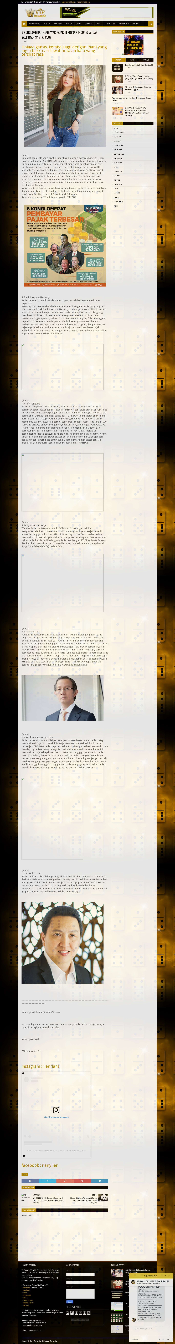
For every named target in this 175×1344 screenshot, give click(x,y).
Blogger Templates (50, 1341)
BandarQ (69, 23)
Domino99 (88, 23)
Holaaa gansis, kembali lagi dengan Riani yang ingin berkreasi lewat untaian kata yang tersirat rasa (64, 51)
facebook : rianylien (40, 1165)
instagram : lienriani (40, 1066)
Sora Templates (36, 1341)
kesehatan (118, 171)
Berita (46, 23)
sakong (136, 23)
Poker (78, 23)
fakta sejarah (119, 154)
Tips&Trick (118, 202)
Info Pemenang (34, 23)
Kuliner (117, 176)
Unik (115, 206)
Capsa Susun (124, 23)
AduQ (98, 23)
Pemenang (118, 184)
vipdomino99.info (128, 2)
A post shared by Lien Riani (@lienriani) (43, 1150)
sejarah (117, 197)
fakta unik (118, 158)
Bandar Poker (110, 23)
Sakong (117, 193)
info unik (118, 163)
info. (116, 167)
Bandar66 (58, 23)
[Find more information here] (151, 1307)
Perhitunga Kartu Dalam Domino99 (139, 65)
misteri (117, 180)
